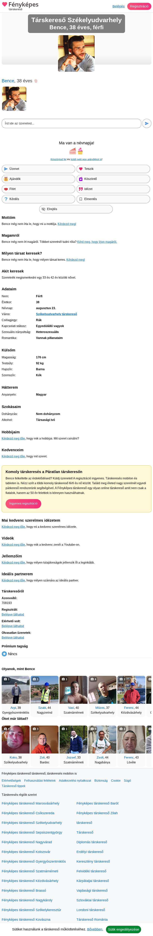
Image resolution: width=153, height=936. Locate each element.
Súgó (127, 780)
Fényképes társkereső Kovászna (26, 919)
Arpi (13, 708)
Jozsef (71, 757)
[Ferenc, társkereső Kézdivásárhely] (131, 690)
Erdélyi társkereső (89, 852)
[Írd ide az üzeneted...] (71, 123)
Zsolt (100, 757)
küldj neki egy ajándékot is (86, 159)
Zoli (42, 757)
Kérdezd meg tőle (13, 438)
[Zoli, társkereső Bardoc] (45, 739)
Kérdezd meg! (67, 224)
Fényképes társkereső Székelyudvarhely (32, 823)
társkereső (84, 823)
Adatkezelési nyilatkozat (75, 780)
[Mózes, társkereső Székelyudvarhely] (102, 690)
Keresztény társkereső (93, 861)
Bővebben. (95, 929)
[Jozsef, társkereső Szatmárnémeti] (74, 739)
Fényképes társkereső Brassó (24, 890)
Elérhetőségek (11, 780)
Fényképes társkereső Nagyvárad (27, 842)
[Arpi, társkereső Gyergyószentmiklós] (16, 690)
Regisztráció (139, 6)
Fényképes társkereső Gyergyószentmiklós (34, 861)
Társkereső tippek (13, 786)
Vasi (71, 708)
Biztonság (101, 780)
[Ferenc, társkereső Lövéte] (131, 739)
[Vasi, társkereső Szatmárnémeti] (74, 690)
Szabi (42, 708)
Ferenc (129, 708)
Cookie (116, 780)
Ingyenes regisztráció (23, 503)
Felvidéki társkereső (91, 871)
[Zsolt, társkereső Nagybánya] (102, 739)
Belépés (119, 6)
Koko (13, 757)
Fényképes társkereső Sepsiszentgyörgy (32, 832)
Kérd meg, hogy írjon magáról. (97, 241)
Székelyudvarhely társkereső (56, 314)
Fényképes (23, 6)
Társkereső (84, 832)
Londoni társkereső (90, 910)
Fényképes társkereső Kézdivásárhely (30, 881)
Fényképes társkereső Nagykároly (27, 900)
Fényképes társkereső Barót (97, 803)
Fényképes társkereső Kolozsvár (26, 852)
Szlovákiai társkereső (92, 900)
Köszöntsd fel (58, 159)
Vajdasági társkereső (92, 890)
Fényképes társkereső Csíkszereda (28, 813)
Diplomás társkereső (91, 842)
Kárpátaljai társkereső (92, 881)
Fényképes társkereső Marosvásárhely (30, 803)
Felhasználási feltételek (40, 780)
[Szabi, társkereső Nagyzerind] (45, 690)
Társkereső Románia (92, 919)
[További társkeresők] (144, 694)
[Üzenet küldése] (146, 123)
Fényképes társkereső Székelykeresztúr (31, 910)
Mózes (100, 708)
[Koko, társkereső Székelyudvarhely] (16, 739)
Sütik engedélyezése (123, 929)
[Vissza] (8, 694)
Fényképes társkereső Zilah (97, 813)
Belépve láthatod (13, 614)
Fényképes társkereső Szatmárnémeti (30, 871)
